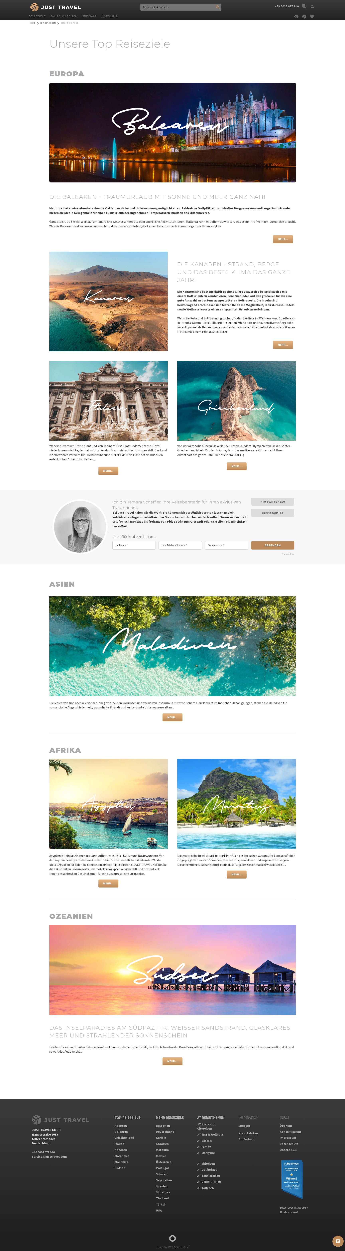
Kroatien (162, 1144)
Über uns (286, 1126)
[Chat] (304, 6)
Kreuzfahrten (248, 1133)
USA (159, 1210)
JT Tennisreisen (208, 1176)
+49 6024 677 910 (273, 501)
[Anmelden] (312, 6)
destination (48, 23)
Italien (119, 1144)
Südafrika (163, 1192)
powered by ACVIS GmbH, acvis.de (172, 1247)
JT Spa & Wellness (210, 1134)
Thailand (162, 1198)
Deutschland (165, 1132)
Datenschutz (289, 1144)
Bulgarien (163, 1126)
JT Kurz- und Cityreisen (206, 1126)
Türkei (160, 1204)
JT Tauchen (205, 1188)
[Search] (217, 7)
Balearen (121, 1132)
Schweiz (162, 1174)
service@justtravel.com (49, 1156)
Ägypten (121, 1126)
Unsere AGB (288, 1150)
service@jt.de (272, 513)
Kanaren (121, 1150)
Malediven (122, 1156)
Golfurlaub (246, 1139)
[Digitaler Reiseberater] (296, 16)
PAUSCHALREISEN (63, 16)
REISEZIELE (37, 16)
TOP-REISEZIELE (127, 1117)
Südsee (120, 1168)
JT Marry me (206, 1153)
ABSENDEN (273, 545)
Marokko (162, 1150)
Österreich (163, 1162)
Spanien (162, 1186)
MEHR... (283, 239)
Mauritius (121, 1162)
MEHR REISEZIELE (170, 1117)
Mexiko (161, 1156)
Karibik (161, 1138)
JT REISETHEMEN (210, 1117)
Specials (244, 1126)
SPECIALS (89, 16)
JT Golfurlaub (207, 1169)
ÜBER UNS (109, 16)
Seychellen (164, 1180)
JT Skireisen (206, 1163)
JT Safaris (204, 1141)
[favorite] (312, 16)
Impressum (288, 1138)
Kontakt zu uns (290, 1132)
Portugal (162, 1168)
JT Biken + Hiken (209, 1182)
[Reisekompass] (304, 16)
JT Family (204, 1147)
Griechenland (124, 1138)
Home (32, 23)
